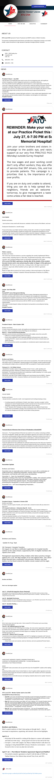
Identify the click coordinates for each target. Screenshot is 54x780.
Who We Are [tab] (21, 23)
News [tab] (10, 23)
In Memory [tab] (44, 23)
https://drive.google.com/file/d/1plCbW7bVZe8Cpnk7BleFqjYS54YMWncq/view (22, 773)
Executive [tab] (33, 23)
